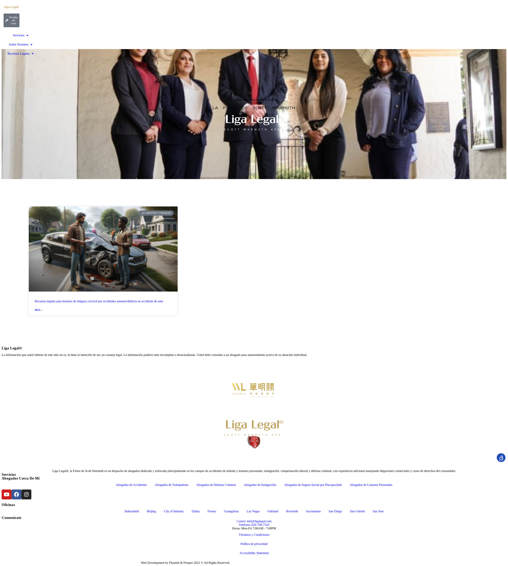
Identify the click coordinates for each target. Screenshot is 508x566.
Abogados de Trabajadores (171, 485)
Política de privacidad (254, 544)
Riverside (292, 511)
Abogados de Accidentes (131, 485)
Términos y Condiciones (254, 534)
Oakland (272, 511)
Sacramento (313, 511)
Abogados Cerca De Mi (20, 478)
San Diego (335, 511)
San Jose (378, 511)
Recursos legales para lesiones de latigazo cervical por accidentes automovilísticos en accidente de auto (99, 301)
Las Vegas (253, 511)
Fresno (212, 511)
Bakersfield (132, 511)
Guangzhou (231, 511)
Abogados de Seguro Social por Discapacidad (313, 485)
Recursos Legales (19, 53)
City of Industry (174, 511)
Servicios (18, 35)
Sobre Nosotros (18, 44)
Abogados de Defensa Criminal (216, 485)
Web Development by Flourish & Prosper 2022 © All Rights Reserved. (185, 562)
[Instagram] (26, 494)
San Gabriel (357, 511)
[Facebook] (16, 494)
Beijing (151, 511)
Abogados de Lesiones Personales (371, 485)
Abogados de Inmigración (260, 485)
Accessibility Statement (254, 553)
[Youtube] (7, 494)
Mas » (38, 310)
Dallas (196, 511)
